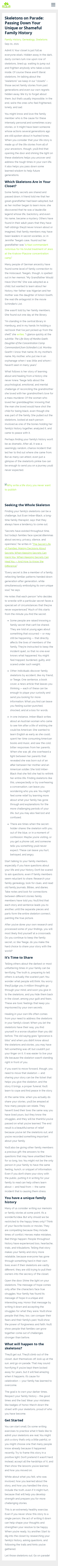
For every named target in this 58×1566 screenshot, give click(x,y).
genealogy (28, 39)
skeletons (41, 39)
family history (13, 39)
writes (20, 334)
